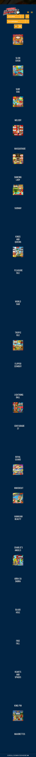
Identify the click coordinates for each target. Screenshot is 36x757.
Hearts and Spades (18, 674)
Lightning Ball (18, 396)
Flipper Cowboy (18, 365)
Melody (18, 120)
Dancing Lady (18, 178)
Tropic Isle (18, 334)
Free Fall (18, 642)
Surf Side (18, 90)
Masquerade (20, 148)
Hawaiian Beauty (18, 518)
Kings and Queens (18, 239)
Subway (18, 208)
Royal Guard (18, 458)
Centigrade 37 (19, 427)
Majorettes (19, 734)
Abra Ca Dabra (18, 580)
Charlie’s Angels (18, 549)
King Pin (18, 705)
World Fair (18, 303)
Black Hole (18, 611)
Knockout (18, 488)
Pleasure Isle (18, 272)
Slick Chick (17, 59)
